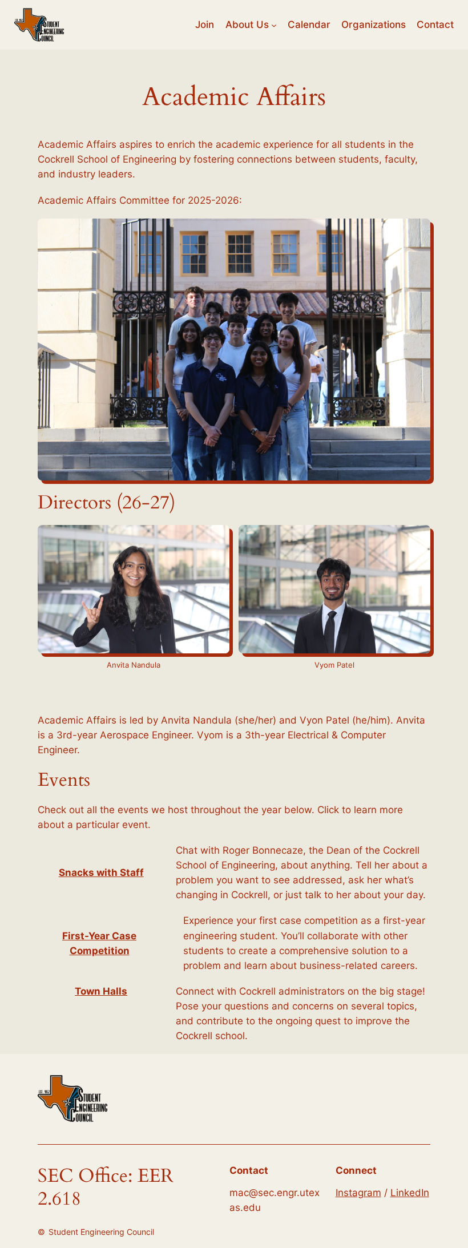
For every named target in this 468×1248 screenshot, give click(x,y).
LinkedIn (409, 1192)
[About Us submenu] (274, 24)
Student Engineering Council (101, 1232)
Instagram (358, 1192)
